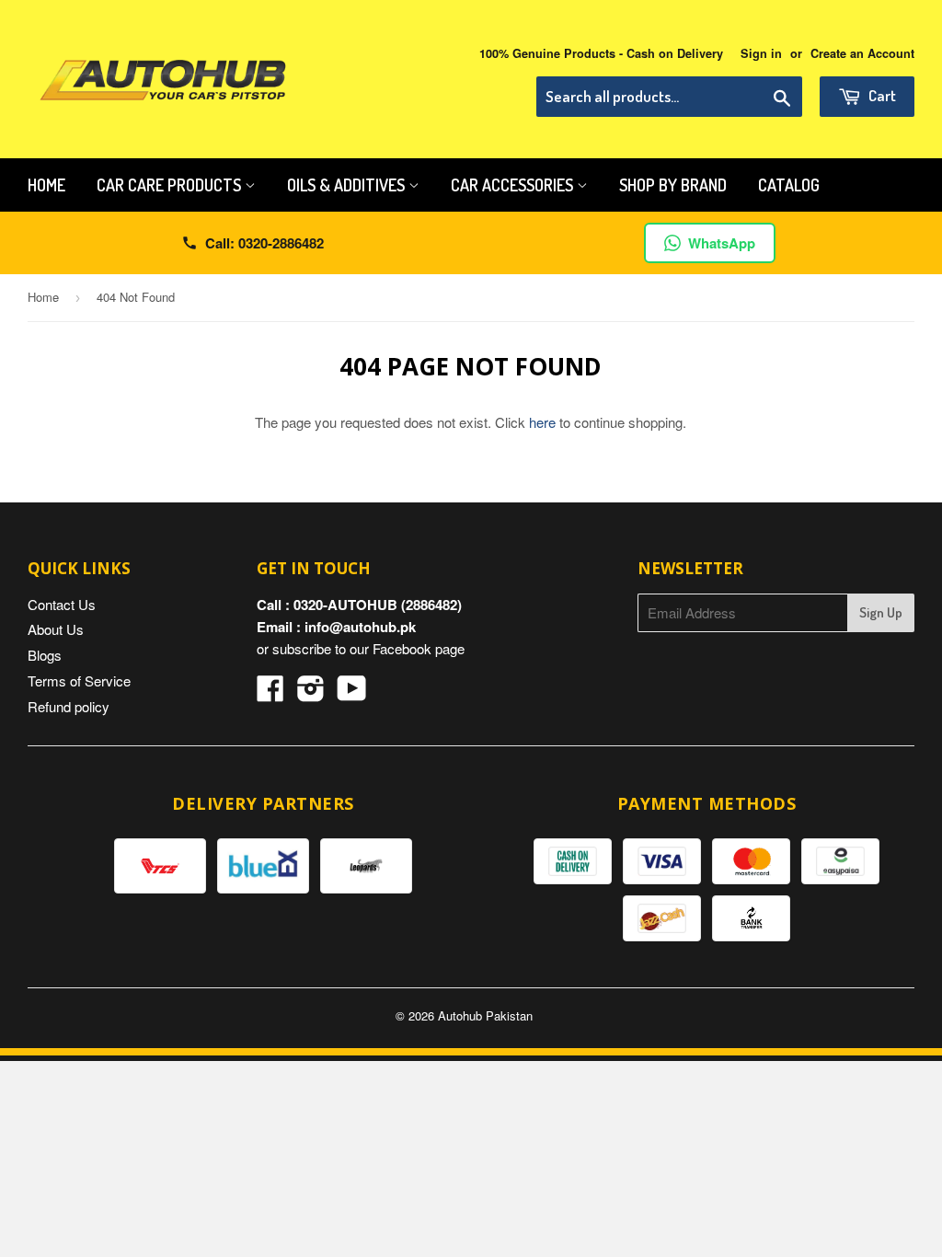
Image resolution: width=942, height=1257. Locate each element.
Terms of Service (79, 680)
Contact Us (62, 604)
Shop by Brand (673, 185)
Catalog (789, 185)
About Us (56, 629)
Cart (881, 95)
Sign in (761, 53)
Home (46, 185)
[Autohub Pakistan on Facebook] (270, 693)
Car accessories (514, 185)
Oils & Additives (347, 185)
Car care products (171, 185)
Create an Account (862, 53)
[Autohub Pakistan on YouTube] (352, 693)
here (542, 422)
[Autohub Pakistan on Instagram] (311, 693)
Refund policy (68, 706)
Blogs (45, 654)
